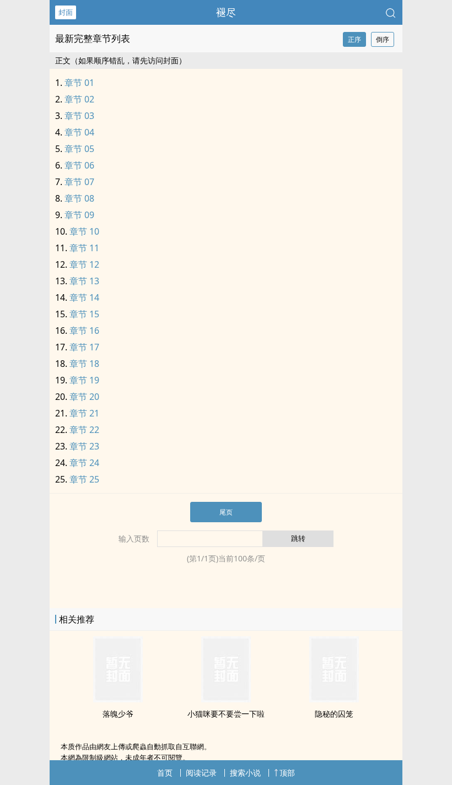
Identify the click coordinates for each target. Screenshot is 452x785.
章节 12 (84, 264)
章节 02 (79, 99)
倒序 (382, 39)
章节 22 (84, 430)
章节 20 (84, 397)
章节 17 (84, 347)
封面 (65, 12)
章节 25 (84, 479)
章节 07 (79, 182)
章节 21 (84, 413)
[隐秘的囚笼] (334, 699)
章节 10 (84, 231)
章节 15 (84, 314)
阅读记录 (201, 772)
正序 (354, 39)
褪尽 (226, 12)
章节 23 (84, 446)
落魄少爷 (118, 713)
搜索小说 (245, 772)
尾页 (226, 512)
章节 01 (79, 83)
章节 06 (79, 165)
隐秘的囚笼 (334, 713)
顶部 (287, 772)
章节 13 (84, 281)
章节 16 (84, 330)
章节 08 (79, 198)
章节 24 (84, 463)
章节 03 (79, 116)
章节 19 (84, 380)
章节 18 (84, 364)
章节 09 (79, 215)
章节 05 (79, 149)
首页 (165, 772)
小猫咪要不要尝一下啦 (226, 713)
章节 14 (84, 297)
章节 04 (79, 132)
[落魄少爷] (118, 699)
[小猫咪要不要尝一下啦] (226, 699)
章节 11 (84, 248)
